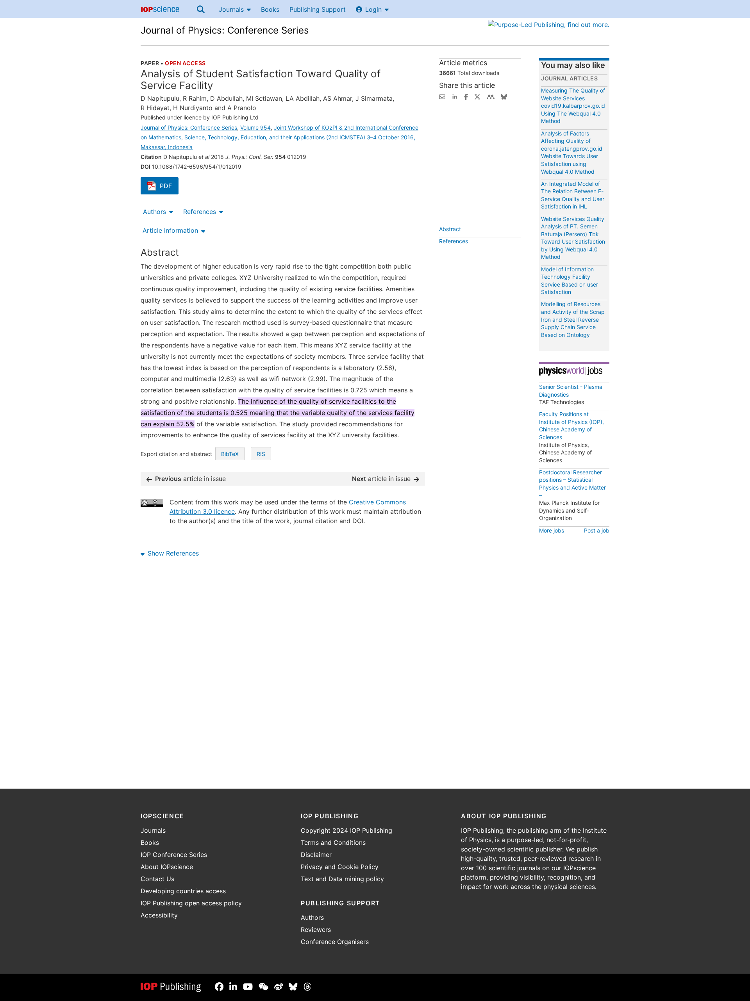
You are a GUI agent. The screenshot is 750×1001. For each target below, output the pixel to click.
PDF (169, 186)
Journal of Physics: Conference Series (225, 30)
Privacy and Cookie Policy (340, 867)
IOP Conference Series (174, 855)
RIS (261, 454)
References (199, 212)
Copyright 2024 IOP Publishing (346, 830)
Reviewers (316, 929)
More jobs (551, 530)
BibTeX (230, 454)
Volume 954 (255, 127)
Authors (154, 212)
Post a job (596, 530)
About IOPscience (167, 867)
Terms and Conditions (333, 842)
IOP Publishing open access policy (191, 903)
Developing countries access (183, 891)
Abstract (450, 229)
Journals (231, 9)
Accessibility (159, 915)
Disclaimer (316, 855)
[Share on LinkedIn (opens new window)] (455, 96)
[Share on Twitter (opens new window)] (477, 96)
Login (373, 9)
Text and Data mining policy (342, 879)
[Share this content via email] (442, 96)
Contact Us (157, 879)
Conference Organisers (335, 942)
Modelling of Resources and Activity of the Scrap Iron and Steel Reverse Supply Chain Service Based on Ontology (573, 319)
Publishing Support (317, 9)
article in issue (190, 479)
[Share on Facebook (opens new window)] (466, 96)
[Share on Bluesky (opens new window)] (504, 96)
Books (270, 9)
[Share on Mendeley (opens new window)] (491, 96)
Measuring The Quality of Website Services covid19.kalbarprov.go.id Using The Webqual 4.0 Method (573, 105)
